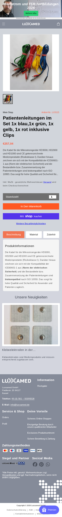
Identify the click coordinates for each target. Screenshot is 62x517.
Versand (47, 182)
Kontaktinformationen (24, 514)
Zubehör (51, 234)
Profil (4, 424)
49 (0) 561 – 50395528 (23, 398)
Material (34, 234)
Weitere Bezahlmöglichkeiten (31, 223)
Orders (5, 417)
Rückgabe (42, 386)
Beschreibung (13, 234)
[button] (3, 24)
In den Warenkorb (31, 206)
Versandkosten (9, 475)
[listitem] (8, 99)
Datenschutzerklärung (16, 510)
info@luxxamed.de (20, 404)
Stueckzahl (12, 196)
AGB (31, 510)
